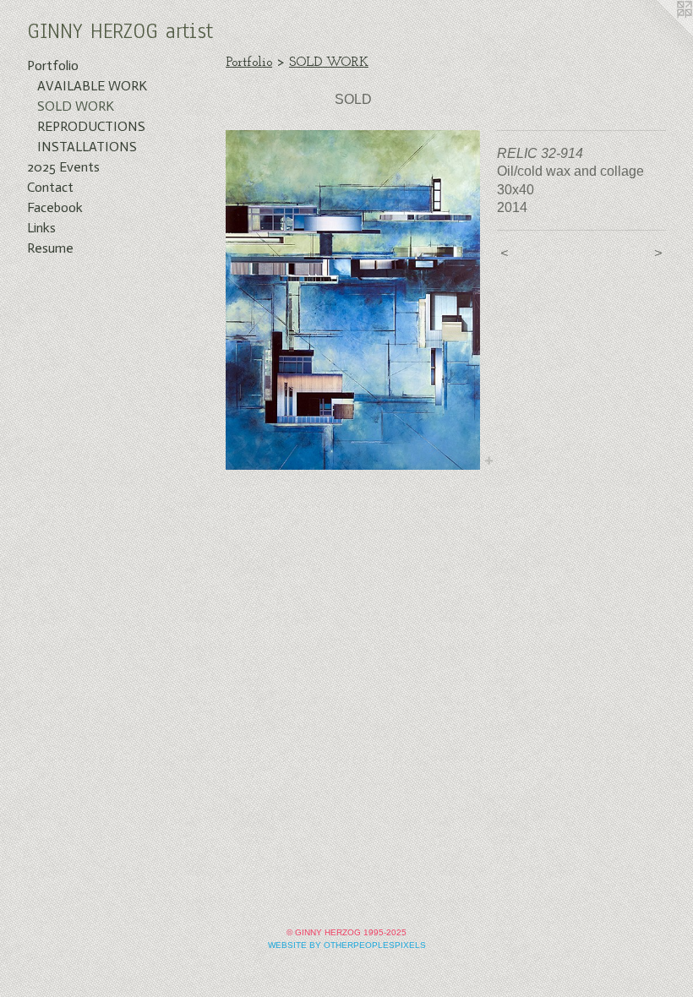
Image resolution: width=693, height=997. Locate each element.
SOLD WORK (75, 106)
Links (41, 228)
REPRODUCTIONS (91, 126)
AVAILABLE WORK (92, 86)
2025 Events (63, 167)
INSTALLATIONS (87, 147)
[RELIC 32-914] (353, 300)
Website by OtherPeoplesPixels (347, 945)
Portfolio (53, 65)
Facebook (55, 207)
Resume (50, 248)
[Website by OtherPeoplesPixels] (659, 34)
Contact (50, 187)
